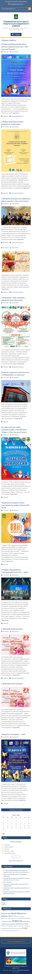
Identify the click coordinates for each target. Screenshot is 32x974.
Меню (17, 34)
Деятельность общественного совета (10, 918)
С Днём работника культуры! (11, 629)
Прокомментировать (17, 116)
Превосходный (9, 847)
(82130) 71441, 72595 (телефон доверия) (17, 1)
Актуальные (6, 913)
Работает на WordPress (9, 970)
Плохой (7, 849)
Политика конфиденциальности (16, 941)
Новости (5, 116)
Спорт (25, 928)
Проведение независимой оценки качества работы (13, 926)
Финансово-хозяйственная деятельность (10, 930)
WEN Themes (16, 972)
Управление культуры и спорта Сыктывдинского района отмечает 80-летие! (15, 505)
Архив (14, 913)
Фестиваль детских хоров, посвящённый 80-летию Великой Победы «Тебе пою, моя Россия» (14, 429)
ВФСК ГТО (12, 916)
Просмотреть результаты (16, 860)
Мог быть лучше (9, 851)
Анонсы (3, 903)
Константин (15, 52)
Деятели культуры (20, 916)
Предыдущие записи (16, 810)
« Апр (3, 833)
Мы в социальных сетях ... (9, 8)
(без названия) (7, 882)
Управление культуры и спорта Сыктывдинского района (16, 23)
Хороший (7, 845)
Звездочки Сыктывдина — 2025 (13, 734)
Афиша (20, 913)
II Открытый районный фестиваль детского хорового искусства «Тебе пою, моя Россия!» (14, 46)
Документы (22, 918)
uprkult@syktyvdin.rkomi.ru (17, 4)
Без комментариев (10, 853)
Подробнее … (16, 113)
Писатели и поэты (22, 924)
